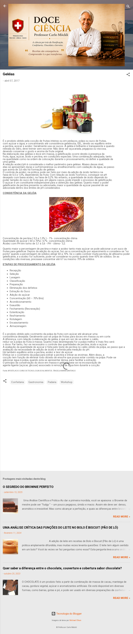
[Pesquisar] (128, 7)
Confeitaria (17, 382)
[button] (128, 75)
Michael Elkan (75, 620)
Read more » (121, 516)
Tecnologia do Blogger (69, 613)
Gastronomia (35, 382)
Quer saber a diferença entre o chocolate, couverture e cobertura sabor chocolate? (62, 568)
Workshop (66, 382)
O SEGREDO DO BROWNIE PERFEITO (28, 487)
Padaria (52, 382)
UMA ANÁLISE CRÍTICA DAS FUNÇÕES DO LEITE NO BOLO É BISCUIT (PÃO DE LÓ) (60, 527)
